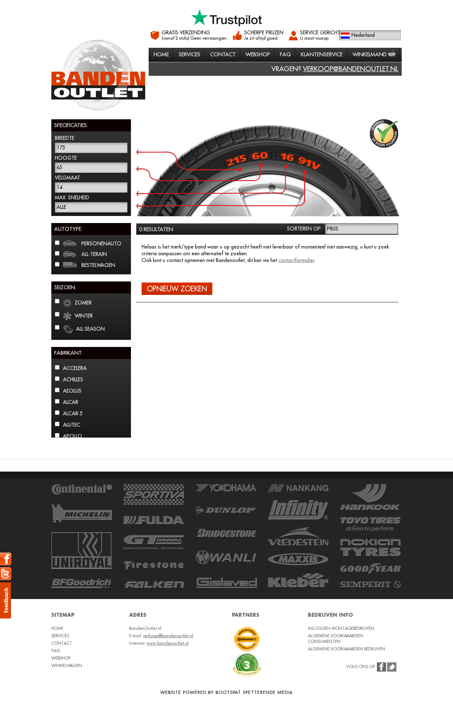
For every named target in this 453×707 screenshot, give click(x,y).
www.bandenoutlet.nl (168, 643)
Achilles (73, 379)
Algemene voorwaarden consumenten (335, 638)
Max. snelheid (72, 197)
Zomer (82, 303)
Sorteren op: (304, 229)
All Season (90, 329)
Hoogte (66, 158)
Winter (83, 316)
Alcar (70, 402)
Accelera (75, 368)
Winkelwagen (66, 665)
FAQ (285, 54)
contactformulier (296, 260)
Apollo (72, 436)
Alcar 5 (72, 413)
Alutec (71, 425)
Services (189, 54)
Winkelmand (370, 54)
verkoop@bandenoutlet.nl (350, 68)
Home (161, 54)
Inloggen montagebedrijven (341, 628)
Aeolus (72, 391)
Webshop (258, 54)
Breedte (64, 138)
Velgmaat (67, 178)
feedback (6, 600)
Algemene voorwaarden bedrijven (346, 648)
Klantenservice (322, 54)
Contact (223, 54)
